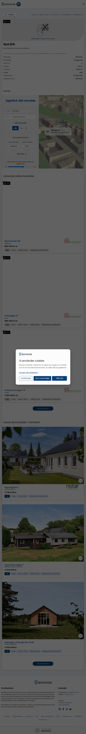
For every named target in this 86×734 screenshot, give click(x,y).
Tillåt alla (59, 378)
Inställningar (26, 378)
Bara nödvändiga (42, 378)
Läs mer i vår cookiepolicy (28, 372)
